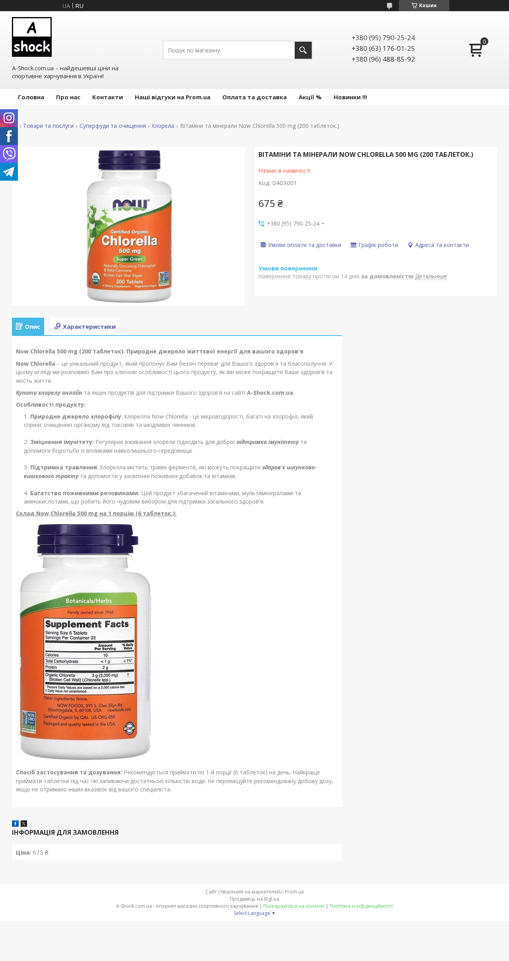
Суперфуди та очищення (113, 125)
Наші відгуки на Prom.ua (172, 97)
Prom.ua (294, 891)
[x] (24, 824)
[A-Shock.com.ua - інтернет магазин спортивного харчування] (32, 37)
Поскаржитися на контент (293, 906)
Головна (31, 97)
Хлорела (163, 125)
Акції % (310, 97)
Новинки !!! (350, 97)
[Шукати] (303, 50)
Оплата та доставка (254, 97)
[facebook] (15, 824)
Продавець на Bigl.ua (254, 898)
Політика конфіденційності (361, 906)
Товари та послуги (48, 125)
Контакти (107, 97)
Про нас (68, 97)
